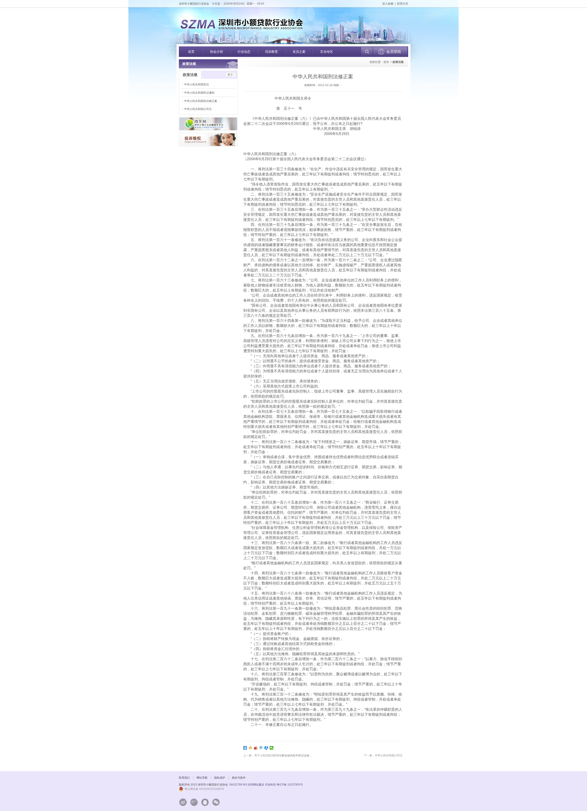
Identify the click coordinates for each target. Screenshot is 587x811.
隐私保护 (219, 777)
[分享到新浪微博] (256, 748)
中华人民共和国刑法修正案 (201, 101)
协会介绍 (216, 51)
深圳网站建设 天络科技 (262, 784)
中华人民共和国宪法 (197, 84)
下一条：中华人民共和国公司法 (383, 755)
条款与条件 (239, 777)
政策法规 (398, 62)
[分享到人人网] (266, 748)
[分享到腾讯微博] (261, 748)
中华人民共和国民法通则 (199, 92)
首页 (191, 51)
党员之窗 (299, 51)
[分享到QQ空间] (250, 748)
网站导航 (202, 777)
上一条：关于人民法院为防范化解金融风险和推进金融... (277, 755)
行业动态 (244, 51)
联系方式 (402, 3)
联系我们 (184, 777)
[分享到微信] (272, 748)
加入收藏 (387, 3)
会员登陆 (393, 51)
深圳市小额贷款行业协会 (194, 3)
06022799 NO (238, 784)
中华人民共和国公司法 (198, 109)
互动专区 (326, 51)
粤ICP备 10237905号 (290, 784)
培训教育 (271, 51)
